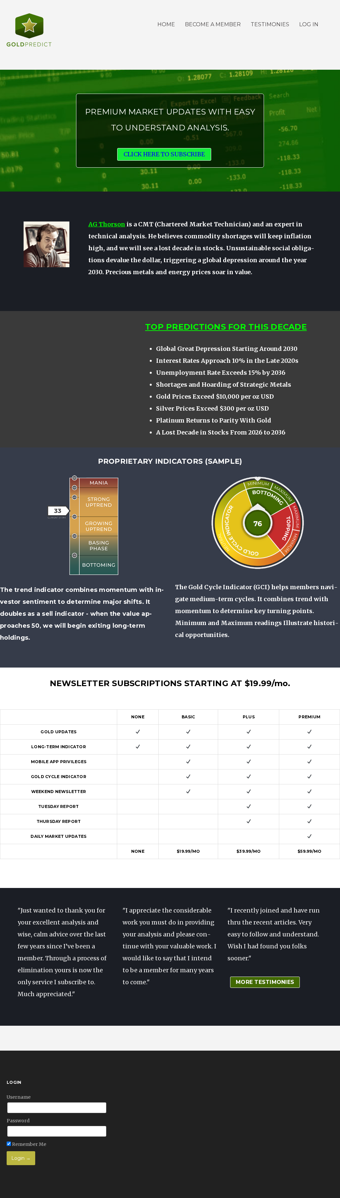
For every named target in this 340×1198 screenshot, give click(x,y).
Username (19, 1097)
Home (166, 24)
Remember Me (28, 1144)
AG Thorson (106, 224)
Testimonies (270, 24)
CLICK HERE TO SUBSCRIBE (164, 154)
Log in (308, 24)
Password (18, 1121)
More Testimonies (265, 982)
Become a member (213, 24)
